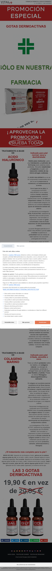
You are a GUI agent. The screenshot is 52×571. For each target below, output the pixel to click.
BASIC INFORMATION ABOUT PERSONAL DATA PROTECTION (21, 289)
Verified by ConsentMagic (45, 326)
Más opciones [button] (26, 322)
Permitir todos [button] (42, 322)
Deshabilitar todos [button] (9, 322)
